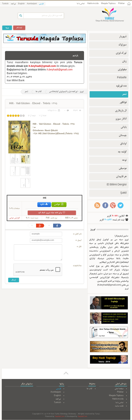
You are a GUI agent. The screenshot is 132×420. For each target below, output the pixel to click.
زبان (124, 61)
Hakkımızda (93, 4)
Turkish (5, 4)
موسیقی (123, 168)
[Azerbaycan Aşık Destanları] (109, 318)
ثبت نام (19, 28)
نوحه (124, 160)
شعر (26, 92)
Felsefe (122, 77)
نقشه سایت (119, 406)
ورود (7, 28)
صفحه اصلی (119, 389)
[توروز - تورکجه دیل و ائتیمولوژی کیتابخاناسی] (106, 15)
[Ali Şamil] (109, 303)
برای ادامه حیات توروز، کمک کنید (50, 213)
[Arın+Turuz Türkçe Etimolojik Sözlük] (109, 333)
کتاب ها (39, 92)
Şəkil (123, 193)
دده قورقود (121, 86)
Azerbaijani (32, 4)
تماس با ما (81, 4)
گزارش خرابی (14, 218)
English (21, 4)
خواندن (57, 204)
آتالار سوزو (121, 119)
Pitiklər (121, 4)
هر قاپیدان (121, 176)
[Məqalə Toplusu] (44, 42)
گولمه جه (122, 151)
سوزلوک (122, 44)
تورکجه (13, 4)
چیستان (123, 135)
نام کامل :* (77, 234)
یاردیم (75, 55)
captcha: (77, 266)
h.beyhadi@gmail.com (42, 66)
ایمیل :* (78, 240)
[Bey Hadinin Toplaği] (109, 360)
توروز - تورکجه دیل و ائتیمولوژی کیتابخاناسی (66, 92)
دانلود (42, 204)
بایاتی (124, 127)
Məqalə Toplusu (108, 4)
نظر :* (79, 247)
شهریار (123, 36)
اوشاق (123, 143)
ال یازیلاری (121, 110)
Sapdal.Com (59, 417)
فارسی (41, 4)
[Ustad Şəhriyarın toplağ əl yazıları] (109, 347)
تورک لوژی (121, 53)
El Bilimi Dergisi (117, 184)
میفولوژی (122, 69)
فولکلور (123, 102)
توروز (92, 229)
